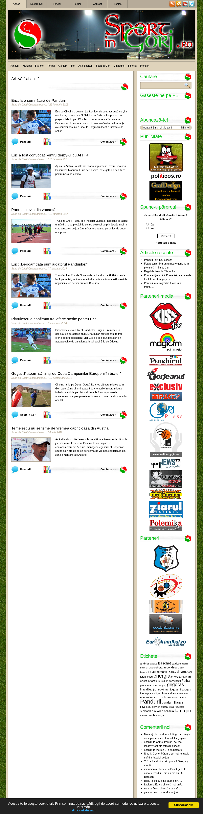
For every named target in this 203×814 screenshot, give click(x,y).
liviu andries (169, 693)
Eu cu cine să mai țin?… (168, 780)
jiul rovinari (161, 689)
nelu (146, 788)
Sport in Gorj (103, 65)
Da (152, 224)
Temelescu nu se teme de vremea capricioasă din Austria (60, 428)
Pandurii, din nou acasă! (158, 259)
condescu (173, 667)
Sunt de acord (183, 805)
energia (161, 676)
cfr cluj (149, 667)
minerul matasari (150, 697)
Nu (152, 228)
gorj (164, 685)
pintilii (179, 703)
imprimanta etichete (155, 769)
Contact (97, 3)
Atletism (62, 65)
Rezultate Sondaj (166, 242)
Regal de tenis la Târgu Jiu (159, 271)
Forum (77, 3)
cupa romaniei (159, 671)
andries (144, 663)
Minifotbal (118, 65)
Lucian (148, 784)
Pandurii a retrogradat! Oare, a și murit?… (163, 285)
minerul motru (170, 697)
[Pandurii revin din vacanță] (31, 231)
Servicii (57, 3)
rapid (171, 707)
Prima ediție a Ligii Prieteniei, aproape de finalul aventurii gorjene (167, 277)
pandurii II (169, 702)
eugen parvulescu (171, 681)
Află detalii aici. (84, 810)
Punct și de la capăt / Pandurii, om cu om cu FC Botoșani (165, 773)
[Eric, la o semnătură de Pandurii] (31, 122)
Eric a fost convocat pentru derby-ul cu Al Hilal (50, 155)
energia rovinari (181, 676)
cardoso (176, 663)
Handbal (27, 65)
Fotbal (51, 65)
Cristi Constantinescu (34, 104)
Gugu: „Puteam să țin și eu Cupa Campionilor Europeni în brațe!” (66, 373)
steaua (169, 711)
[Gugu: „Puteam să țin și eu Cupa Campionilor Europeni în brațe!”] (31, 395)
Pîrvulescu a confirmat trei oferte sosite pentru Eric (54, 319)
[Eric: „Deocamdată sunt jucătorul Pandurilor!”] (31, 285)
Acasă (16, 3)
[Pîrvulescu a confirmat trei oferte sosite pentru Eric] (31, 340)
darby (172, 671)
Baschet (39, 65)
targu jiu (183, 710)
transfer (144, 715)
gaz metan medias (150, 685)
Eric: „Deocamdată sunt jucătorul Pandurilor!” (49, 264)
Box (73, 65)
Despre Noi (36, 3)
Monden (144, 65)
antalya (153, 664)
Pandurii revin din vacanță (33, 210)
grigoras (175, 684)
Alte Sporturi (85, 65)
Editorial (132, 65)
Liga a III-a (177, 689)
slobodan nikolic (151, 711)
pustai (164, 706)
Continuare (107, 141)
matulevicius (183, 693)
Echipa (118, 3)
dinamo (182, 672)
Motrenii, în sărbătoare (169, 749)
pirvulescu (145, 707)
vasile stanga (156, 715)
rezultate (179, 707)
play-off (156, 707)
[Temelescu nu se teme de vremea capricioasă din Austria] (31, 449)
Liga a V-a (150, 693)
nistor (183, 697)
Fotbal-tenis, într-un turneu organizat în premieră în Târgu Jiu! (166, 265)
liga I (158, 693)
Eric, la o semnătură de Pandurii (38, 100)
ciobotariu (159, 667)
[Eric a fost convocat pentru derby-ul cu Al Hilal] (31, 176)
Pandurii (14, 65)
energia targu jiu (150, 680)
